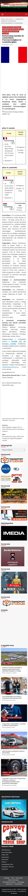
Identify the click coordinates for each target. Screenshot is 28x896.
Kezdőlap (7, 878)
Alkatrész (5, 772)
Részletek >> (9, 161)
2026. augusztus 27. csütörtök (10, 673)
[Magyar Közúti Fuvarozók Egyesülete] (6, 468)
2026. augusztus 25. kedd (9, 727)
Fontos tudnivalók (13, 880)
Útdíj (12, 878)
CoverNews (21, 891)
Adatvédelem (18, 884)
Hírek (4, 27)
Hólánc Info (5, 855)
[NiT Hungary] (16, 468)
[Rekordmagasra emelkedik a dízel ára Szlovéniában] (14, 740)
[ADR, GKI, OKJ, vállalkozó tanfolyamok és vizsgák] (12, 460)
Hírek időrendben (7, 852)
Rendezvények (6, 774)
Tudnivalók (5, 33)
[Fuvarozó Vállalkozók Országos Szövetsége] (6, 478)
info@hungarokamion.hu (10, 367)
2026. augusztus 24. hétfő (9, 754)
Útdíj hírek (5, 869)
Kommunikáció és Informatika (14, 717)
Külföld (21, 29)
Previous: (13, 428)
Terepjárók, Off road (8, 867)
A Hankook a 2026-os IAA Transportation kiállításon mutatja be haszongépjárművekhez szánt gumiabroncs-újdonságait (14, 781)
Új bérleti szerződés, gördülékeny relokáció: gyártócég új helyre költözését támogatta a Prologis (12, 669)
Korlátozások (18, 27)
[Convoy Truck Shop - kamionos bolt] (17, 478)
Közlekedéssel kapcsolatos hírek (10, 29)
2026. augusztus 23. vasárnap (10, 785)
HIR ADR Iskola (6, 850)
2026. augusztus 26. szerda (9, 700)
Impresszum (9, 884)
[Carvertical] (14, 809)
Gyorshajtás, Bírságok (9, 882)
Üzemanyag (15, 747)
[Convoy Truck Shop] (14, 834)
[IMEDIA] (14, 533)
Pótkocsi (4, 862)
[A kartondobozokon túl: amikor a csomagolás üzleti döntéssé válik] (14, 686)
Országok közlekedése (13, 31)
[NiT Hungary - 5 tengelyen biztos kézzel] (14, 582)
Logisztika (9, 663)
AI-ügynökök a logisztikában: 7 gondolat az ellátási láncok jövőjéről (14, 724)
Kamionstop (8, 418)
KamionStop (10, 27)
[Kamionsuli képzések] (14, 515)
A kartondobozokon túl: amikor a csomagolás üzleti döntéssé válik (11, 697)
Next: (13, 437)
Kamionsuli (5, 859)
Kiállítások (15, 772)
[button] (2, 14)
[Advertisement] (14, 78)
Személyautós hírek (7, 864)
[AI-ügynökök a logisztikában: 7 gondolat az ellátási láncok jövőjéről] (14, 713)
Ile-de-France (9, 186)
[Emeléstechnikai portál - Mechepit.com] (14, 496)
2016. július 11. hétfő (8, 44)
